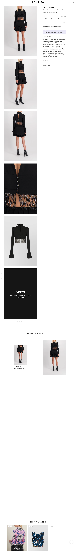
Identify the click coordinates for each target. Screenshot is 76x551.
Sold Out (52, 23)
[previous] (4, 542)
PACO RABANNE (49, 7)
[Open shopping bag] (73, 2)
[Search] (71, 2)
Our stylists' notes (47, 36)
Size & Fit (45, 61)
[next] (71, 542)
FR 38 (51, 18)
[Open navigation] (3, 2)
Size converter (63, 16)
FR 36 (45, 18)
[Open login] (69, 2)
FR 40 (57, 18)
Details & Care (46, 65)
